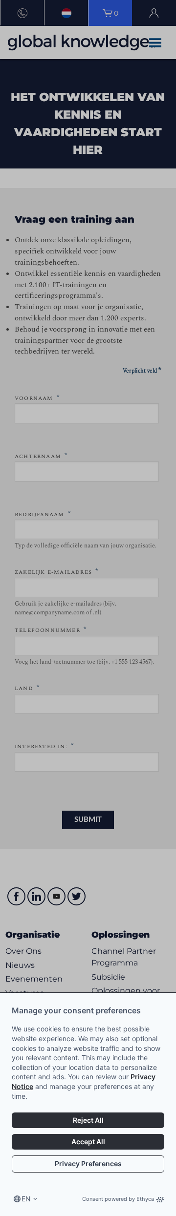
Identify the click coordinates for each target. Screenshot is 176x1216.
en (26, 1199)
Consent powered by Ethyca (118, 1198)
